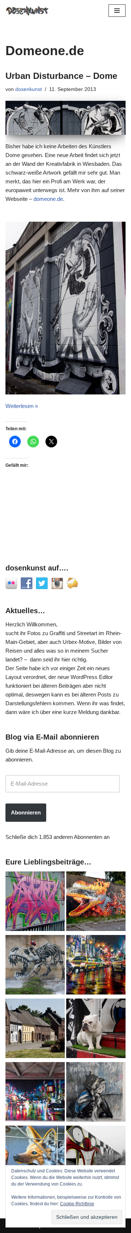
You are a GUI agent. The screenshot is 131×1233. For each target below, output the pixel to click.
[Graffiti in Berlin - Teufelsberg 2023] (35, 1093)
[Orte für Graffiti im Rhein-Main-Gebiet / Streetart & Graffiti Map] (35, 902)
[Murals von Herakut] (96, 1093)
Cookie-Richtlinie (77, 1203)
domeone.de (48, 199)
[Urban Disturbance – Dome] (65, 118)
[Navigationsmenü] (117, 10)
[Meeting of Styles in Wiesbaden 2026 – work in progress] (35, 1157)
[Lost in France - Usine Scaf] (35, 966)
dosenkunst (28, 89)
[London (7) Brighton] (96, 1030)
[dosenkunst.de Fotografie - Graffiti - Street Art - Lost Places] (27, 10)
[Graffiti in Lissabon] (96, 902)
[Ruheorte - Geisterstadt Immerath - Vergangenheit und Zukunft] (35, 1030)
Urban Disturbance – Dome (61, 76)
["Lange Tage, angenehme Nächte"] (96, 1157)
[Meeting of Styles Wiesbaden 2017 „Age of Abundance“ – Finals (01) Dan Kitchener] (96, 966)
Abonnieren (26, 812)
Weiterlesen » (21, 406)
